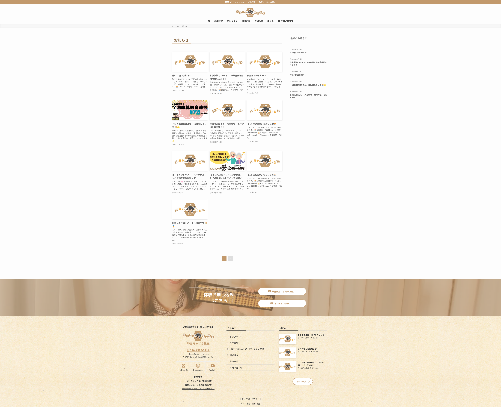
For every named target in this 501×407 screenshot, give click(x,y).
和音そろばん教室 (198, 343)
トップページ (236, 336)
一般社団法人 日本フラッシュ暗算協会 (198, 388)
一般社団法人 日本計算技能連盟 (198, 381)
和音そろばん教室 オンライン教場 (247, 348)
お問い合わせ (236, 367)
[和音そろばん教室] (250, 12)
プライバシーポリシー (250, 399)
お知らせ (234, 361)
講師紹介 (234, 355)
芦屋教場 (234, 342)
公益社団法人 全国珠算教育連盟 (198, 384)
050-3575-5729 (199, 350)
